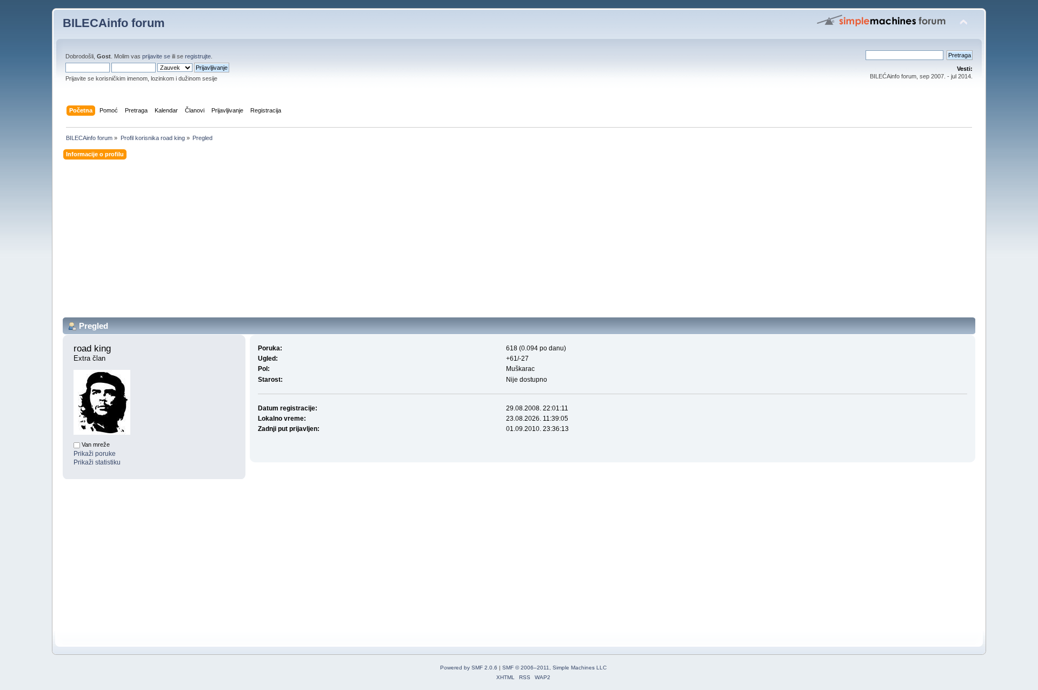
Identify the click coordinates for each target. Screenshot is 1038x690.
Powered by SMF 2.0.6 (468, 668)
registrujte (198, 56)
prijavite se (156, 56)
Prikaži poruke (95, 453)
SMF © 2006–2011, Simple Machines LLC (554, 668)
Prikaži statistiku (97, 462)
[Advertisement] (387, 241)
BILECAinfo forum (114, 23)
